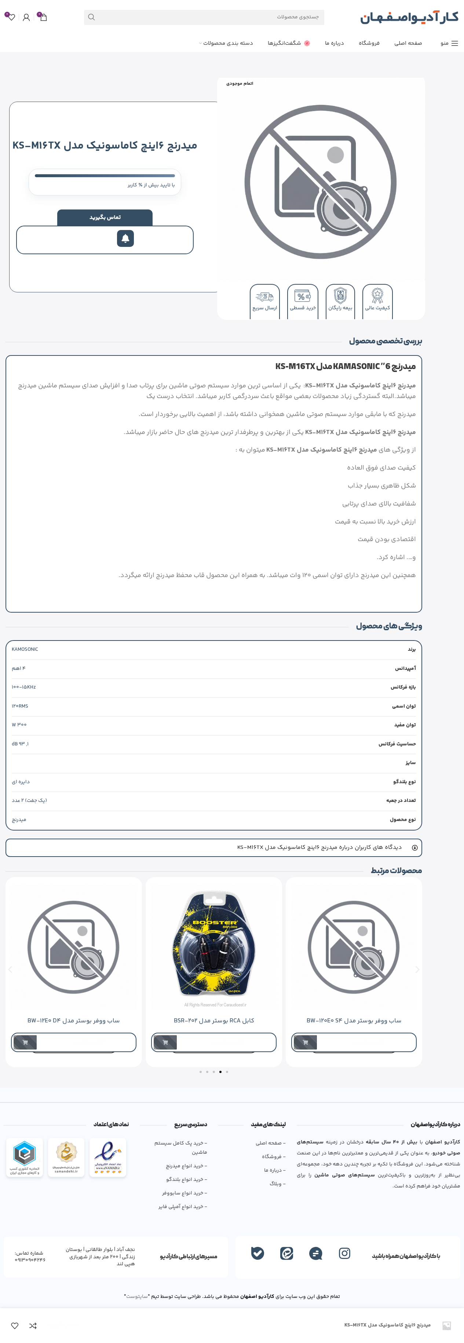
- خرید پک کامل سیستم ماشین (180, 1148)
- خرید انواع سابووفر (184, 1193)
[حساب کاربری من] (26, 17)
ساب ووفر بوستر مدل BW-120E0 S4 (354, 1021)
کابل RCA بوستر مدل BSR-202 (214, 1021)
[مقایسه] (33, 1325)
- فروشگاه (274, 1157)
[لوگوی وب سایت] (409, 17)
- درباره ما (275, 1171)
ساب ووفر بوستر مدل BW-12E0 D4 (74, 1021)
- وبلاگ (278, 1184)
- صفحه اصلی (271, 1143)
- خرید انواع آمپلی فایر (182, 1207)
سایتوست (137, 1297)
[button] (10, 969)
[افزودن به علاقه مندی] (15, 1325)
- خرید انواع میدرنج (186, 1166)
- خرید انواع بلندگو (186, 1180)
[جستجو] (91, 17)
